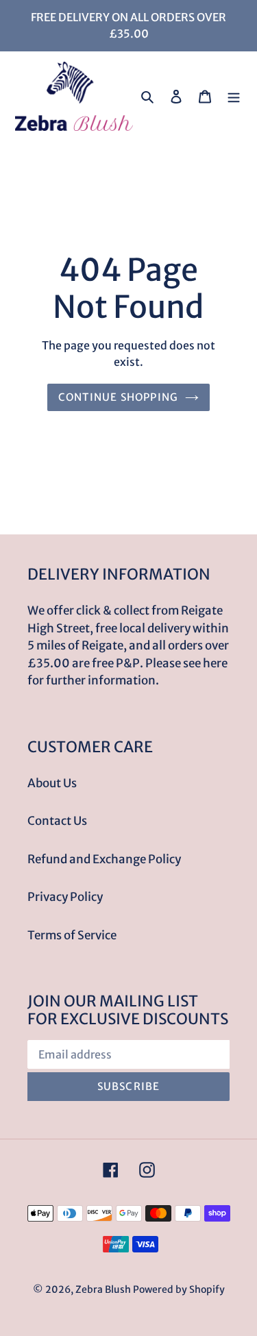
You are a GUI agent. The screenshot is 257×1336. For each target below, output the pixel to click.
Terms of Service (72, 935)
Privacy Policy (65, 896)
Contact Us (57, 820)
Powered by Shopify (179, 1289)
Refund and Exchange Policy (104, 859)
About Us (52, 783)
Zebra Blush (103, 1289)
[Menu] (233, 96)
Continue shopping (118, 397)
